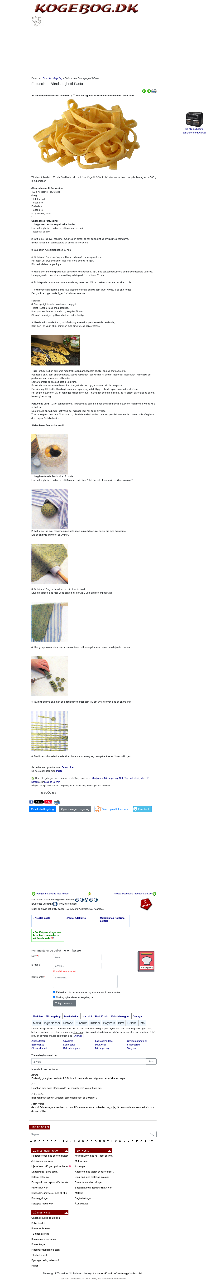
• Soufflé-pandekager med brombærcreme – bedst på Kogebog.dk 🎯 (47, 935)
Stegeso (131, 1048)
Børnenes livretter (40, 1228)
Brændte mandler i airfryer (88, 1182)
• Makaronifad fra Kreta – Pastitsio (112, 919)
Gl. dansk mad (39, 1048)
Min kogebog (111, 778)
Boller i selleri (38, 1223)
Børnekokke (37, 1044)
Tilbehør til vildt (39, 1255)
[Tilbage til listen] (89, 893)
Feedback (144, 809)
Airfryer (78, 1035)
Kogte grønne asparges (43, 1239)
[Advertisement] (94, 50)
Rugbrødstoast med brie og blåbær (49, 1155)
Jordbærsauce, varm (42, 1161)
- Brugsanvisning (40, 1233)
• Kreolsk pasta (41, 918)
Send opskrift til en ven (115, 809)
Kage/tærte (69, 1044)
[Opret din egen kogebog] (146, 961)
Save (50, 802)
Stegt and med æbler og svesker (92, 1176)
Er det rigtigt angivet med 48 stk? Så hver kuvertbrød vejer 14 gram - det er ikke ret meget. (78, 1078)
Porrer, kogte (38, 1244)
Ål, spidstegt (81, 1203)
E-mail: (35, 964)
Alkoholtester (38, 1040)
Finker (34, 1265)
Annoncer (98, 1273)
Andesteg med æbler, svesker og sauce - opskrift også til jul (95, 1171)
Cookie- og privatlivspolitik (129, 1273)
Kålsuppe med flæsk (42, 1203)
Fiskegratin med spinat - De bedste (49, 1182)
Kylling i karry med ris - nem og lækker (95, 1155)
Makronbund (81, 1161)
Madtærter (100, 1044)
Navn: (35, 955)
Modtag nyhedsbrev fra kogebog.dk (74, 997)
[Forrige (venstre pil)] (144, 90)
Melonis (79, 1192)
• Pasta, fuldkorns (76, 918)
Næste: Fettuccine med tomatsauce (133, 893)
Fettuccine (67, 767)
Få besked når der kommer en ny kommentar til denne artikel (88, 992)
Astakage (80, 1166)
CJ (32, 1084)
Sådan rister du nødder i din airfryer (93, 1187)
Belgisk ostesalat (40, 1176)
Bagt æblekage (83, 1198)
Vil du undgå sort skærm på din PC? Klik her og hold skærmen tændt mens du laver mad (82, 95)
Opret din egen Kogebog (75, 809)
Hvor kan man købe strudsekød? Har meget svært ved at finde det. (66, 1088)
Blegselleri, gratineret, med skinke (49, 1192)
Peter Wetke (37, 1094)
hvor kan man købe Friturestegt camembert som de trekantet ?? (64, 1097)
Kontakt (109, 1273)
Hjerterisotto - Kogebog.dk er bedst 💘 (51, 1166)
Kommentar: (38, 976)
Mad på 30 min (52, 781)
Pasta (59, 771)
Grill (121, 778)
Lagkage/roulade (104, 1040)
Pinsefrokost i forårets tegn (45, 1249)
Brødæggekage (39, 1198)
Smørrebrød (133, 1044)
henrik (34, 1074)
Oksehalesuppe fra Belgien (45, 1217)
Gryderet (68, 1040)
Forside (47, 78)
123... (152, 1141)
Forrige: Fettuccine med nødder (52, 893)
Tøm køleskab (131, 778)
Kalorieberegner (71, 1048)
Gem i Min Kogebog (42, 809)
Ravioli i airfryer (39, 1187)
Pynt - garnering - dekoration (46, 1260)
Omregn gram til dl (137, 1040)
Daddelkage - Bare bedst (44, 1171)
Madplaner (97, 778)
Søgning (57, 78)
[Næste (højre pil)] (149, 90)
